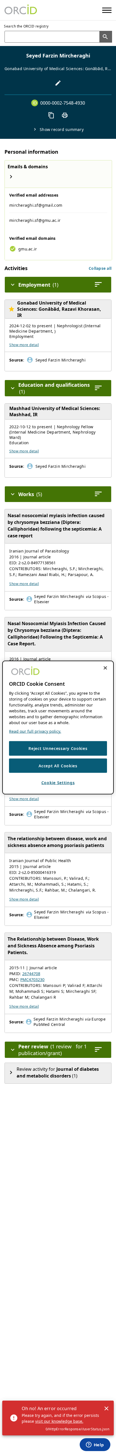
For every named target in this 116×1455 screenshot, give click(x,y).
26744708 (31, 973)
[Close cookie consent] (105, 668)
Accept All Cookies (58, 765)
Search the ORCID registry (26, 26)
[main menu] (106, 10)
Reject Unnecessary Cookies (57, 748)
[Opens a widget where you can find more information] (94, 1445)
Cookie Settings (58, 782)
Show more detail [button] (24, 344)
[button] (100, 268)
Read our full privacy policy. (35, 731)
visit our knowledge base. (59, 1421)
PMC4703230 (32, 979)
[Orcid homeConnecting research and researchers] (21, 10)
